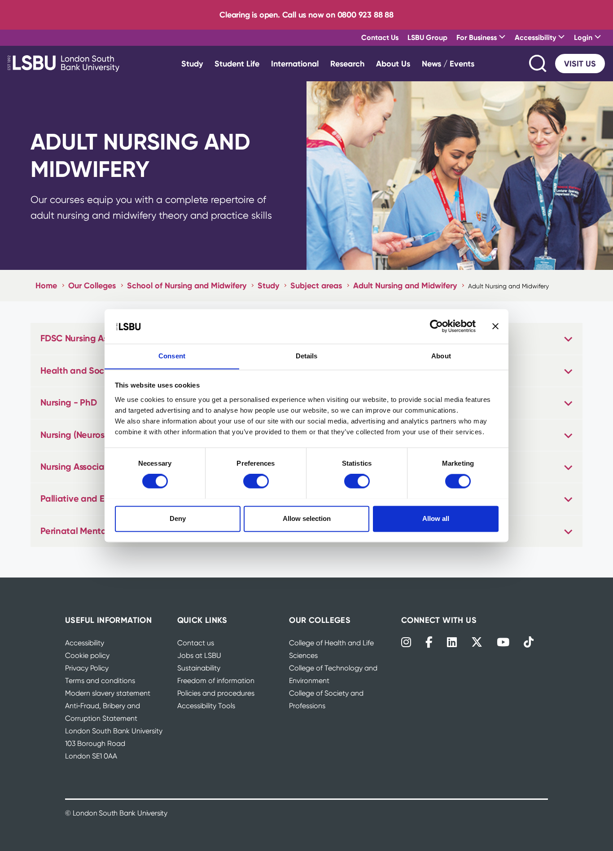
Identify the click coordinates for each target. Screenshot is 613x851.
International (295, 63)
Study (192, 63)
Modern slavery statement (107, 693)
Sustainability (198, 668)
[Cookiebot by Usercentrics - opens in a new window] (436, 326)
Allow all (435, 518)
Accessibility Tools (206, 705)
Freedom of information (215, 680)
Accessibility (84, 643)
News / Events (448, 63)
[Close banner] (495, 326)
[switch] (256, 481)
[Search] (538, 63)
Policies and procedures (215, 693)
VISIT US (580, 63)
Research (347, 63)
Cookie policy (87, 655)
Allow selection (307, 518)
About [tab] (441, 356)
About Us (393, 63)
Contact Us (379, 37)
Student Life (237, 63)
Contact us (195, 643)
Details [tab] (307, 356)
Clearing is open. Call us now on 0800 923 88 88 (306, 14)
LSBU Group (427, 37)
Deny (178, 518)
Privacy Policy (87, 668)
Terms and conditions (100, 680)
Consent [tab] (171, 356)
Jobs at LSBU (199, 655)
